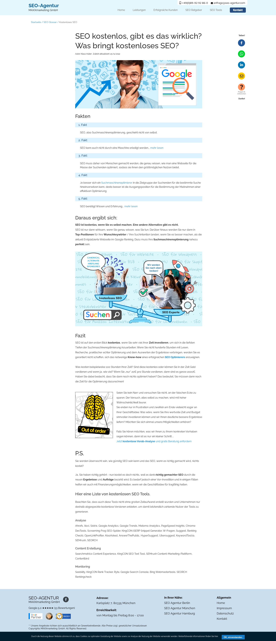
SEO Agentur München (179, 608)
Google (33, 607)
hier (216, 636)
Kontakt (238, 10)
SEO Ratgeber (193, 10)
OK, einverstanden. (233, 637)
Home (121, 10)
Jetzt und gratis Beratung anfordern (154, 441)
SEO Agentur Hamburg (179, 613)
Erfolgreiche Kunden (165, 10)
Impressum (224, 608)
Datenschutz (225, 613)
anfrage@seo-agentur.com (229, 3)
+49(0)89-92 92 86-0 (195, 3)
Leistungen (139, 10)
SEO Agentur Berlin (177, 603)
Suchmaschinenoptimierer (116, 182)
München (129, 603)
